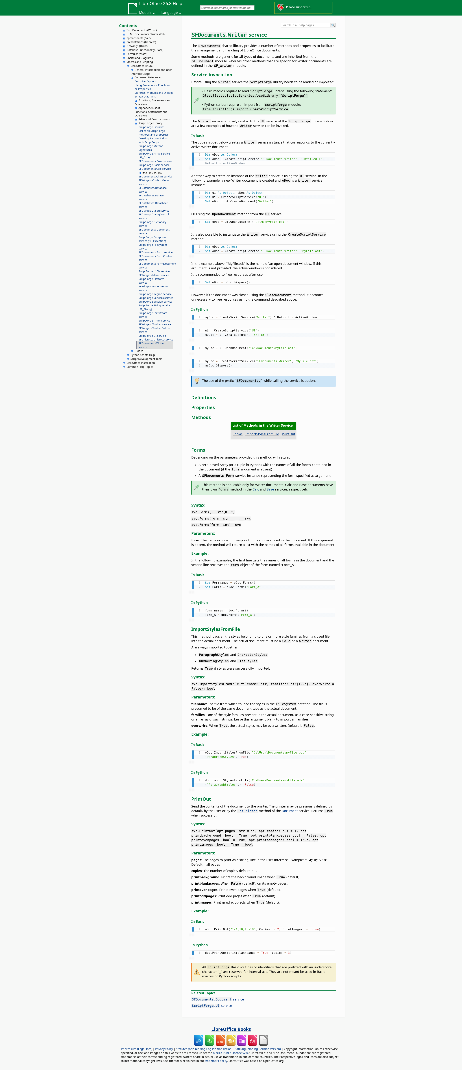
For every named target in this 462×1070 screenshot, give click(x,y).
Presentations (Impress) (141, 42)
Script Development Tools (146, 359)
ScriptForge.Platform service (151, 280)
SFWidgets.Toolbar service (155, 324)
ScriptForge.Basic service (154, 165)
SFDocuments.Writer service (151, 345)
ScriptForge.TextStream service (153, 314)
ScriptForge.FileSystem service (153, 246)
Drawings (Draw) (137, 46)
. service (218, 999)
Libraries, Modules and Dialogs (154, 92)
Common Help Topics (140, 366)
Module (145, 12)
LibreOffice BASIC (141, 66)
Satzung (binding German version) (258, 1049)
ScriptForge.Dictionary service (152, 223)
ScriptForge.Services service (156, 297)
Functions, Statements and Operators (153, 102)
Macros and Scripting (140, 62)
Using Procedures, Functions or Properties (152, 87)
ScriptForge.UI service (152, 335)
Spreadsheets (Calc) (139, 38)
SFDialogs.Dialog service (154, 210)
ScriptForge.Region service (155, 294)
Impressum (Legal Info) (136, 1049)
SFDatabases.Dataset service (151, 197)
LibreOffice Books (231, 1029)
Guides (138, 351)
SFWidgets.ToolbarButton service (154, 330)
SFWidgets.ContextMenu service (154, 182)
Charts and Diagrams (140, 58)
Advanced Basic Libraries (153, 119)
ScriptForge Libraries (151, 127)
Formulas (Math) (137, 54)
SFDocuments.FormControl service (155, 258)
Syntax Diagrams (145, 96)
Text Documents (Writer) (142, 30)
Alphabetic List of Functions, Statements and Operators (151, 111)
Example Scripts (152, 172)
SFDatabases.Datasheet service (153, 205)
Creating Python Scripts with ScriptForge (153, 140)
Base (270, 489)
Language (169, 12)
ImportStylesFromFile (262, 434)
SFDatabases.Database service (153, 189)
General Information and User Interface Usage (151, 71)
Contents (128, 25)
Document (290, 810)
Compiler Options (146, 81)
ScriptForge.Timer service (154, 320)
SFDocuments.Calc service (155, 168)
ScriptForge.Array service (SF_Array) (154, 155)
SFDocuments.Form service (156, 252)
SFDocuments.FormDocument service (156, 265)
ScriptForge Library (150, 123)
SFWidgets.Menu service (154, 275)
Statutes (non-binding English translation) (204, 1049)
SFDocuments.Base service (155, 161)
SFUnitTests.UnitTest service (156, 339)
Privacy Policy (164, 1049)
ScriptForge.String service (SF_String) (154, 307)
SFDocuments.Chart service (155, 176)
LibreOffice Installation (141, 362)
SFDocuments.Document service (154, 231)
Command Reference (147, 77)
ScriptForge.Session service (155, 301)
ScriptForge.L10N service (154, 271)
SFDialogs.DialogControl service (154, 216)
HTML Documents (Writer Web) (146, 34)
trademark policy (216, 1061)
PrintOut (288, 434)
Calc (255, 489)
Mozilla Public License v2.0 (230, 1053)
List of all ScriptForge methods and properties (154, 132)
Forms (238, 434)
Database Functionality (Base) (145, 50)
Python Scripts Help (142, 355)
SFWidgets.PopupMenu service (153, 288)
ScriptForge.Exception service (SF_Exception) (152, 239)
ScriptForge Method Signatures (151, 147)
